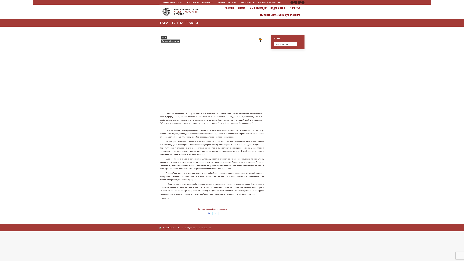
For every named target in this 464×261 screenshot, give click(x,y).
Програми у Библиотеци (170, 41)
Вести (164, 38)
